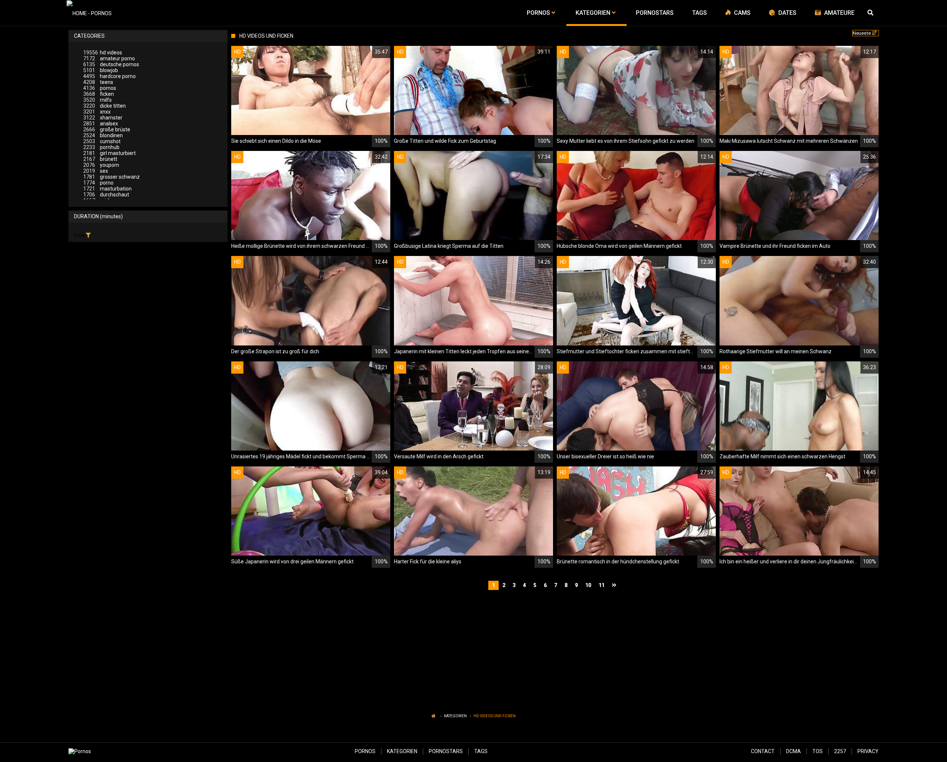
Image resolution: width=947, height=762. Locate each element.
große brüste (106, 129)
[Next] (615, 585)
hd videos (102, 52)
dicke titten (104, 106)
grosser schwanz (111, 177)
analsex (100, 124)
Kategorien (455, 716)
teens (98, 82)
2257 (840, 751)
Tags (481, 751)
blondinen (103, 135)
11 (601, 585)
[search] (871, 13)
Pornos (365, 751)
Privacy (868, 751)
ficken (98, 94)
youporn (101, 165)
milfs (97, 100)
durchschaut (106, 195)
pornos (99, 88)
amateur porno (109, 58)
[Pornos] (89, 13)
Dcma (793, 751)
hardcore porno (109, 76)
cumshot (102, 141)
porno (98, 183)
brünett (100, 159)
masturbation (107, 189)
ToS (817, 751)
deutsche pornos (111, 64)
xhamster (102, 118)
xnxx (97, 112)
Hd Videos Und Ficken (495, 716)
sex (95, 171)
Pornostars (446, 751)
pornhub (101, 147)
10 (588, 585)
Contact (763, 751)
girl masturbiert (109, 153)
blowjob (100, 70)
